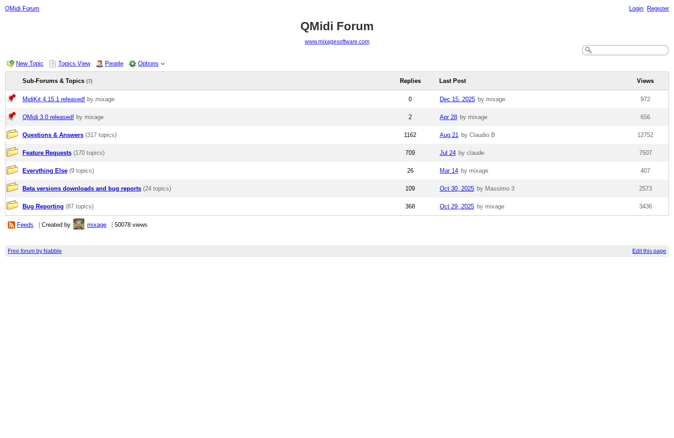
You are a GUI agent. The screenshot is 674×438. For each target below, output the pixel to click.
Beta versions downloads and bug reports (81, 188)
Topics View (74, 63)
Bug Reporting (43, 206)
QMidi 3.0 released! (48, 117)
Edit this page (649, 251)
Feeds (25, 224)
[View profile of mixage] (78, 224)
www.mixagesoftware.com (337, 41)
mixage (96, 224)
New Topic (30, 63)
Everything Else (44, 170)
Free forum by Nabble (35, 251)
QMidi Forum (22, 8)
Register (658, 8)
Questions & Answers (52, 134)
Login (636, 8)
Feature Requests (47, 152)
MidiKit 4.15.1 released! (53, 99)
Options (148, 63)
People (114, 63)
